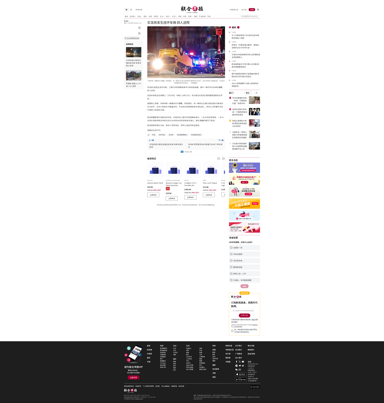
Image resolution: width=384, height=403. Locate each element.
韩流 (174, 368)
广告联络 (238, 353)
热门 (200, 365)
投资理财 (163, 357)
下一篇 (221, 140)
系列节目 (215, 359)
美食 (187, 352)
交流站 (175, 352)
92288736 (253, 381)
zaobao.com (139, 399)
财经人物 (163, 367)
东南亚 (155, 16)
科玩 (200, 350)
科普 (200, 352)
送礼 (174, 370)
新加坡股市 (163, 348)
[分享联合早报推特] (239, 361)
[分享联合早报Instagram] (236, 365)
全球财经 (163, 352)
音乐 (174, 366)
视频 (189, 16)
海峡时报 (174, 386)
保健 (180, 16)
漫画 (174, 355)
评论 (174, 350)
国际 (145, 16)
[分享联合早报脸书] (236, 361)
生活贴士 (202, 367)
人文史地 (189, 359)
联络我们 (251, 349)
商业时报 (181, 386)
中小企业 (163, 363)
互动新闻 (202, 16)
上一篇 (151, 140)
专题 (208, 16)
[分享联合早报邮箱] (239, 369)
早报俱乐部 (234, 9)
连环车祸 (162, 135)
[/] (192, 9)
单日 (247, 93)
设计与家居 (189, 369)
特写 (187, 350)
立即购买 (153, 195)
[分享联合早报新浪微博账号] (243, 365)
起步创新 (163, 365)
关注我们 (238, 349)
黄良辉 (126, 21)
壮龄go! (188, 348)
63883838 (251, 370)
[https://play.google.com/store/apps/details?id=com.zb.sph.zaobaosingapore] (240, 379)
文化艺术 (189, 357)
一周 (256, 93)
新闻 (213, 352)
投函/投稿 (251, 353)
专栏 (187, 361)
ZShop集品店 (165, 386)
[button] (258, 10)
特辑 (200, 361)
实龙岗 (171, 135)
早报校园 (202, 363)
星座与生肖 (202, 369)
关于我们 (238, 345)
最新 (126, 16)
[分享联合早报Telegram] (239, 365)
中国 (150, 16)
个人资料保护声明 (148, 386)
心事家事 (202, 357)
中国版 (228, 361)
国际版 (228, 357)
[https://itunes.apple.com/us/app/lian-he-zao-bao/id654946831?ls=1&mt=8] (240, 374)
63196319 (251, 366)
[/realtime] (238, 27)
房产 (161, 359)
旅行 (187, 355)
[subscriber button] (258, 9)
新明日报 (139, 9)
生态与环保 (189, 365)
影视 (174, 364)
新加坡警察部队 (182, 135)
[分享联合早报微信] (236, 369)
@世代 (188, 363)
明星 (174, 361)
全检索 (157, 386)
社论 (174, 348)
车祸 (153, 135)
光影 (200, 348)
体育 (184, 16)
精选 (200, 359)
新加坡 (132, 16)
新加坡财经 (163, 350)
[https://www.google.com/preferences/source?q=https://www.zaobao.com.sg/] (255, 386)
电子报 (244, 9)
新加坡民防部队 (196, 135)
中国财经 (163, 355)
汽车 (200, 355)
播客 (195, 16)
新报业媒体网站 (129, 386)
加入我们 (238, 357)
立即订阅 (133, 377)
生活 (173, 16)
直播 (213, 361)
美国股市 (163, 361)
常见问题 (251, 345)
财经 (139, 16)
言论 (161, 16)
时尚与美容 (189, 367)
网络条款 (138, 386)
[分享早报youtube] (243, 361)
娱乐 (167, 16)
